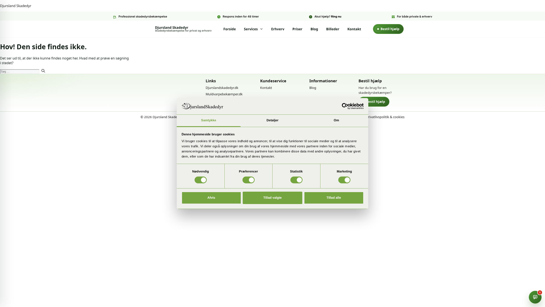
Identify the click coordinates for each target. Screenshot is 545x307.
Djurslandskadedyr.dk (222, 88)
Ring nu (336, 16)
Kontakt (354, 29)
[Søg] (43, 71)
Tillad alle (333, 198)
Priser (298, 29)
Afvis (211, 198)
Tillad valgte (272, 198)
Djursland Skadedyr (15, 5)
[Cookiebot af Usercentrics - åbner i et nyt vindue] (345, 106)
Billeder (332, 29)
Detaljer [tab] (272, 120)
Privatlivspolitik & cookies (385, 117)
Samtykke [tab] (208, 120)
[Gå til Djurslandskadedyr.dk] (172, 87)
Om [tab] (336, 120)
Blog (314, 29)
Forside (229, 29)
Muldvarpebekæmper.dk (224, 94)
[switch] (248, 180)
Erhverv (277, 29)
